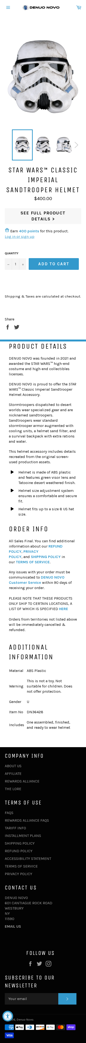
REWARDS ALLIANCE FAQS (27, 820)
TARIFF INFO (15, 828)
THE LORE (13, 789)
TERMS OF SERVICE (21, 866)
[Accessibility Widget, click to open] (7, 1016)
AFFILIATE (13, 773)
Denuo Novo (25, 1019)
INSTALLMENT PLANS (23, 835)
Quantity (11, 253)
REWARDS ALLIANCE (22, 781)
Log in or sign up (19, 236)
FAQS (9, 812)
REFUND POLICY (18, 851)
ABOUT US (13, 766)
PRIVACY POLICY (18, 874)
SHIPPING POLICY (20, 843)
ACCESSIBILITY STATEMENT (28, 858)
